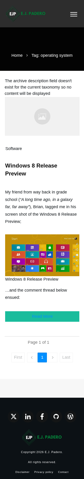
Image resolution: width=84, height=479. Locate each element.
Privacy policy (43, 472)
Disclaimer (22, 472)
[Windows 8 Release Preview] (42, 116)
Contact (63, 472)
